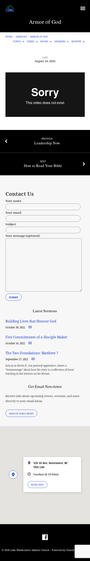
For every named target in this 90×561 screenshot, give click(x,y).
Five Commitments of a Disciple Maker (36, 337)
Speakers (60, 41)
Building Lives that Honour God (30, 321)
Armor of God (39, 36)
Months (76, 41)
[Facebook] (45, 537)
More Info (37, 484)
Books (44, 41)
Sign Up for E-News (21, 413)
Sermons (21, 36)
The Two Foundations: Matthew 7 (32, 353)
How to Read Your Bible (43, 165)
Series (31, 41)
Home (8, 36)
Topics (17, 41)
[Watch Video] (30, 327)
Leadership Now (47, 142)
